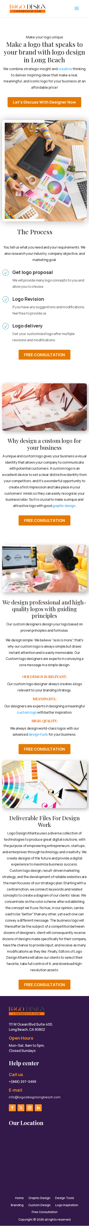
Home (19, 1198)
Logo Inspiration (66, 1205)
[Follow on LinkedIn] (38, 1107)
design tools (38, 734)
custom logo (27, 712)
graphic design (63, 505)
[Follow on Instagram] (29, 1107)
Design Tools (64, 1198)
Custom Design (39, 1205)
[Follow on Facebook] (12, 1107)
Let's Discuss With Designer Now (44, 102)
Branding (17, 1205)
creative (65, 68)
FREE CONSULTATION (44, 354)
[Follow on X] (20, 1107)
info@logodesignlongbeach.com (34, 1097)
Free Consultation (44, 1212)
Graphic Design (39, 1198)
